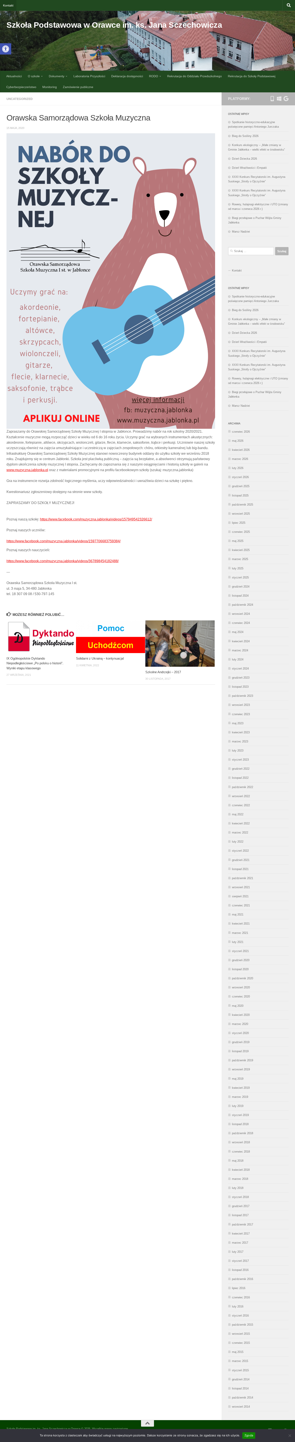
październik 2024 (242, 604)
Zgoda (248, 1435)
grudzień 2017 (240, 1206)
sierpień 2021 (240, 896)
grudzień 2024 (240, 586)
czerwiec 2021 (241, 905)
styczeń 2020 (240, 1033)
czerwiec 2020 (241, 996)
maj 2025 (237, 541)
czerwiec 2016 (241, 1297)
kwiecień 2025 (241, 550)
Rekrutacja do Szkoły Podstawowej (251, 76)
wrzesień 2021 (241, 887)
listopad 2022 (240, 777)
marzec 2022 (240, 832)
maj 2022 (237, 814)
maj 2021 (237, 914)
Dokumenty (56, 76)
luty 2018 (237, 1188)
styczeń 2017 (240, 1260)
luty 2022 (237, 841)
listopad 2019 (240, 1051)
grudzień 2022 (240, 768)
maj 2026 (237, 440)
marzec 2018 (240, 1178)
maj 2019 (237, 1078)
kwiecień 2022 (241, 823)
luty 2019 (237, 1106)
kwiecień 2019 (241, 1087)
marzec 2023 (240, 741)
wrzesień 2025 (241, 513)
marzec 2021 (240, 933)
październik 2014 (242, 1397)
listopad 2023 (240, 686)
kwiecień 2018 (241, 1169)
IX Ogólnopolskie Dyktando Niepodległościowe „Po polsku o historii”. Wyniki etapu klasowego (34, 663)
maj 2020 (237, 1005)
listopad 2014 (240, 1388)
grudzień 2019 (240, 1042)
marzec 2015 (240, 1361)
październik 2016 (242, 1279)
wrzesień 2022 (241, 796)
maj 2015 (237, 1352)
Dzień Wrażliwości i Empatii (249, 167)
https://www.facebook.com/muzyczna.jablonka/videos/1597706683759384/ (63, 541)
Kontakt (8, 5)
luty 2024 (237, 659)
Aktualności (14, 76)
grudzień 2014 (240, 1379)
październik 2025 (242, 504)
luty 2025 (237, 568)
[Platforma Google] (286, 98)
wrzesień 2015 (241, 1333)
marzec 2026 (240, 459)
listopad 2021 (240, 869)
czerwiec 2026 (241, 431)
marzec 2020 (240, 1024)
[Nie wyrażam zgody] (289, 1435)
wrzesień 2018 (241, 1142)
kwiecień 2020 (241, 1014)
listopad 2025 (240, 495)
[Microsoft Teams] (279, 98)
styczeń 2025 (240, 577)
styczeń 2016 (240, 1315)
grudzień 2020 (240, 960)
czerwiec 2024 (241, 623)
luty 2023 (237, 750)
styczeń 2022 (240, 850)
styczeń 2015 (240, 1370)
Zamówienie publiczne (78, 87)
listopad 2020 (240, 969)
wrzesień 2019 (241, 1069)
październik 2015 (242, 1324)
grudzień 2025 (240, 486)
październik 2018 (242, 1133)
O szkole (34, 76)
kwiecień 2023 (241, 732)
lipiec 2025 (238, 522)
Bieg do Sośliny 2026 (245, 136)
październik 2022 (242, 787)
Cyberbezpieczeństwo (21, 87)
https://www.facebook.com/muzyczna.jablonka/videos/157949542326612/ (96, 519)
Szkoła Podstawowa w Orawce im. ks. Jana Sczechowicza (114, 25)
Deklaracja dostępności (127, 76)
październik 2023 (242, 695)
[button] (5, 49)
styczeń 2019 (240, 1115)
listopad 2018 (240, 1124)
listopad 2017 (240, 1215)
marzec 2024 (240, 650)
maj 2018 (237, 1160)
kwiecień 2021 (241, 923)
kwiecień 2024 (241, 641)
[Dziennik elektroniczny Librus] (272, 98)
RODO (153, 76)
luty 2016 (237, 1306)
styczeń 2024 (240, 668)
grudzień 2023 (240, 677)
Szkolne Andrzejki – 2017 (163, 672)
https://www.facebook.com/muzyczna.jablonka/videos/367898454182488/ (62, 561)
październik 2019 (242, 1060)
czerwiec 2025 (241, 531)
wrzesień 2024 (241, 613)
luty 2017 (237, 1251)
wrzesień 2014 (241, 1406)
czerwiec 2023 (241, 714)
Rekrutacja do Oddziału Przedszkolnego (194, 76)
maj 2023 (237, 723)
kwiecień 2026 (241, 449)
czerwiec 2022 (241, 805)
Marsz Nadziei (241, 231)
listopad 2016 (240, 1270)
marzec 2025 (240, 559)
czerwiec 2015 (241, 1342)
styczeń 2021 (240, 951)
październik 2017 (242, 1224)
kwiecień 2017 (241, 1233)
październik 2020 (242, 978)
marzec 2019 (240, 1096)
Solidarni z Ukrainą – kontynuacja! (100, 658)
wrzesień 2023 (241, 705)
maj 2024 (237, 632)
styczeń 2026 (240, 477)
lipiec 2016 (238, 1288)
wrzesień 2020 (241, 987)
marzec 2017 (240, 1242)
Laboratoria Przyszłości (89, 76)
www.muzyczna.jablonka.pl (27, 470)
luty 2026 (237, 468)
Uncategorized (19, 99)
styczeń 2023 (240, 759)
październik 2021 (242, 878)
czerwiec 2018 (241, 1151)
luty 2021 (237, 942)
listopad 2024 (240, 595)
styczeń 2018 (240, 1197)
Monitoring (49, 87)
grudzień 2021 (240, 860)
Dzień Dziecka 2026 (244, 158)
